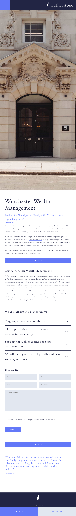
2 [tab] (44, 480)
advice (51, 282)
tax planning (9, 288)
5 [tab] (53, 480)
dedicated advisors (35, 239)
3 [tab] (47, 480)
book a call (19, 511)
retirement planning (49, 285)
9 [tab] (65, 480)
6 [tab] (56, 480)
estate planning (62, 285)
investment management (32, 285)
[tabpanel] (38, 466)
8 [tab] (62, 480)
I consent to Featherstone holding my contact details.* (30, 419)
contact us (57, 511)
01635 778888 (38, 505)
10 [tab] (68, 480)
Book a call (38, 260)
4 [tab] (50, 480)
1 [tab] (41, 480)
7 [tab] (59, 480)
